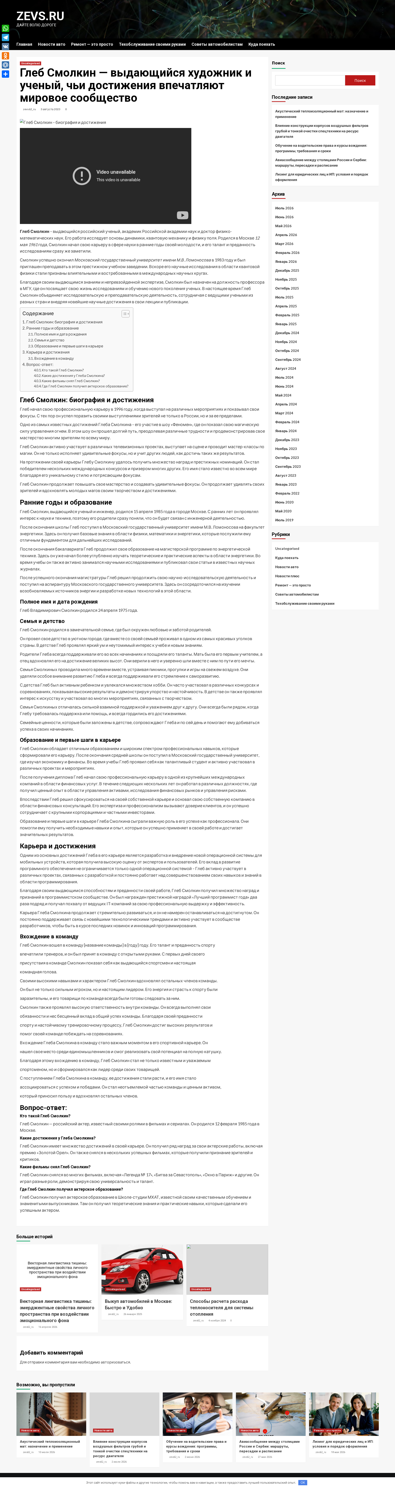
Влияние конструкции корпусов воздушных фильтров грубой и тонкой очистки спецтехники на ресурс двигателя (321, 130)
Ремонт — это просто (92, 44)
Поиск (278, 63)
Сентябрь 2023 (288, 466)
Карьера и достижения (48, 352)
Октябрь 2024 (287, 351)
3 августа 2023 (50, 109)
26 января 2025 (132, 1314)
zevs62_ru (29, 109)
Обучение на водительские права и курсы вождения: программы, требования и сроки (321, 148)
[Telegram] (5, 37)
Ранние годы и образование (52, 328)
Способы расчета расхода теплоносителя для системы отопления (221, 1308)
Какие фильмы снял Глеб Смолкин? (71, 381)
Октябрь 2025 (287, 288)
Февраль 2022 (287, 493)
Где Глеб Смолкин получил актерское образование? (85, 386)
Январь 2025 (286, 324)
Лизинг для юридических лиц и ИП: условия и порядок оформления (321, 177)
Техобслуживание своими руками (152, 44)
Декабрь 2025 (287, 270)
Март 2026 (284, 244)
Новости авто (51, 44)
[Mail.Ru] (5, 64)
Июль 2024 (284, 377)
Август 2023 (285, 475)
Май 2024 (283, 395)
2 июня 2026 (192, 1457)
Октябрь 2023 (287, 457)
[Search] (376, 44)
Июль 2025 (284, 297)
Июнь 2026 (284, 217)
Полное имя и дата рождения (60, 334)
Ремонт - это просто (327, 1430)
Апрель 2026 (286, 235)
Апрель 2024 (286, 404)
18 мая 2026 (338, 1452)
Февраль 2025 (287, 315)
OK (303, 1482)
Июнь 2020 (284, 502)
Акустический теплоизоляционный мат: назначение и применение (321, 114)
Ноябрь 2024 (286, 342)
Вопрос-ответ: (39, 364)
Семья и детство (49, 340)
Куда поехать (261, 44)
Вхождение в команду (54, 358)
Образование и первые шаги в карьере (68, 346)
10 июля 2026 (46, 1452)
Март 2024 (284, 413)
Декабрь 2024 (287, 333)
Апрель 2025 (286, 306)
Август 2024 (285, 368)
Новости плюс (287, 576)
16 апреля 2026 (47, 1327)
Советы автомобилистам (217, 44)
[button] (123, 314)
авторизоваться (115, 1362)
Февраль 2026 (287, 252)
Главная (24, 44)
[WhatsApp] (5, 28)
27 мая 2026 (265, 1457)
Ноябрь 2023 (286, 449)
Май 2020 (283, 511)
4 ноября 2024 (217, 1320)
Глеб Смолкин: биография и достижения (64, 321)
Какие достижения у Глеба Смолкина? (73, 376)
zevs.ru (40, 16)
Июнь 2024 (284, 386)
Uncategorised (30, 63)
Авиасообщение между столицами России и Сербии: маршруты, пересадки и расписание (321, 162)
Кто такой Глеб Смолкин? (63, 370)
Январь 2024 (286, 431)
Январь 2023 (286, 484)
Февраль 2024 (287, 422)
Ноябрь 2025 (286, 279)
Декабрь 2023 (287, 440)
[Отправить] (5, 74)
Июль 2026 (284, 208)
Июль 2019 (284, 520)
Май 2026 (283, 226)
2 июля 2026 (119, 1461)
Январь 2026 (286, 261)
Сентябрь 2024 (288, 359)
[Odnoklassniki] (5, 55)
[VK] (5, 46)
